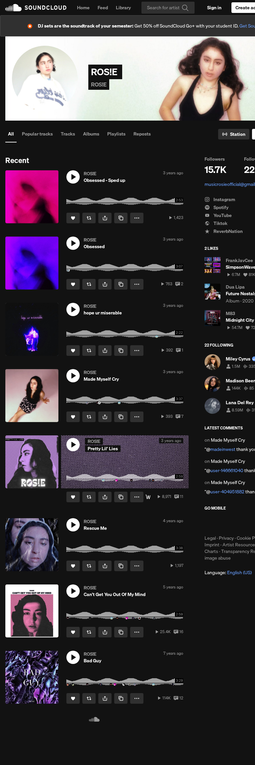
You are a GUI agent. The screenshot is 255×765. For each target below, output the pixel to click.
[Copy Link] (121, 218)
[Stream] (148, 497)
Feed (103, 7)
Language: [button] (228, 572)
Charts (211, 551)
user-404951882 (227, 491)
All (11, 133)
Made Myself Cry (228, 440)
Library (123, 7)
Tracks (68, 133)
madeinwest (222, 449)
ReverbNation (227, 231)
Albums (91, 133)
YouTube (222, 215)
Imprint (212, 544)
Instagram (223, 199)
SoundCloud (35, 7)
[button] (73, 177)
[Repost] (89, 218)
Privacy (226, 538)
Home (83, 7)
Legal (210, 538)
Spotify (220, 207)
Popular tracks (37, 133)
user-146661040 (226, 470)
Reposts (142, 133)
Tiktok (219, 223)
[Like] (73, 218)
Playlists (116, 133)
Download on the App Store (224, 522)
